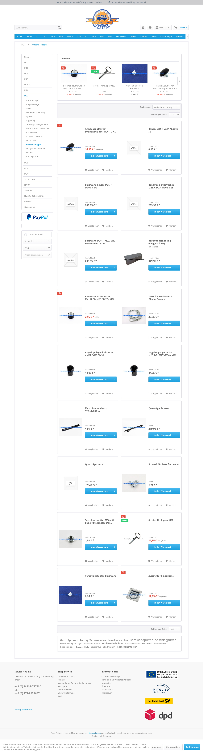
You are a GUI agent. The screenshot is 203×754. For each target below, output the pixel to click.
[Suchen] (59, 27)
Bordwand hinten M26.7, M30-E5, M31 (98, 186)
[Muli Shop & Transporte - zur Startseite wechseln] (102, 19)
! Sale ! (27, 57)
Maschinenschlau (118, 640)
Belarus (27, 201)
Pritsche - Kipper (33, 144)
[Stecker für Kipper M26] (104, 73)
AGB (60, 696)
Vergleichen (93, 170)
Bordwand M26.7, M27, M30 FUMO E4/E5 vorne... (100, 242)
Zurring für (86, 640)
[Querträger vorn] (70, 483)
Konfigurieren (192, 747)
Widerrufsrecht (65, 689)
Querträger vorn (94, 464)
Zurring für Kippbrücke (161, 576)
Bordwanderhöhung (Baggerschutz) (159, 242)
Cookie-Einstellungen (111, 676)
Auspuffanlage (32, 104)
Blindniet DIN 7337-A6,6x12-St (163, 130)
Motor (28, 108)
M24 (26, 73)
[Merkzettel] (150, 27)
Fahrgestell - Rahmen (35, 148)
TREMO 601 (29, 179)
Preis (26, 247)
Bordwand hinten (92, 643)
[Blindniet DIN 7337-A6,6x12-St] (134, 148)
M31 (26, 173)
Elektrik (29, 152)
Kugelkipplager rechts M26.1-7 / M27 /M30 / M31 (162, 354)
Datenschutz (107, 689)
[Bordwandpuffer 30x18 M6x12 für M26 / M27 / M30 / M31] (74, 73)
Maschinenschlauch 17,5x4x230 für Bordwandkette (96, 409)
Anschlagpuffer (165, 640)
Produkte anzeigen (34, 255)
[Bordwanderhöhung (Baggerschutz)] (134, 259)
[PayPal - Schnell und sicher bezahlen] (37, 217)
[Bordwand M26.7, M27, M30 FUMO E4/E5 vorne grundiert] (70, 259)
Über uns (106, 686)
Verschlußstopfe (132, 643)
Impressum (107, 693)
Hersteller (29, 241)
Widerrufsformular (66, 693)
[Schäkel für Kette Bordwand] (134, 483)
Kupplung (30, 120)
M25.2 (27, 84)
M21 (26, 62)
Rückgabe (62, 686)
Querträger (76, 643)
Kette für (147, 643)
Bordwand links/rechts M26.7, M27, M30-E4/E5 (161, 186)
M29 (26, 162)
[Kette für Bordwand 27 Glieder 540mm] (134, 315)
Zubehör (28, 190)
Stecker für (96, 647)
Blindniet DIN (109, 647)
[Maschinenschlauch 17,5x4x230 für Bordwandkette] (70, 427)
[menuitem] (38, 27)
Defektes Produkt (66, 676)
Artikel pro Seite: (159, 114)
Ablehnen (156, 747)
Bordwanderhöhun (112, 643)
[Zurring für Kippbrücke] (134, 595)
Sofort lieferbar (36, 234)
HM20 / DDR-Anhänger (34, 196)
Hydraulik (30, 116)
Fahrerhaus (31, 140)
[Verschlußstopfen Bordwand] (135, 73)
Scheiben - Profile (34, 136)
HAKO (27, 184)
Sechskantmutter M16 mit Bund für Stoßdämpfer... (99, 521)
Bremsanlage (32, 100)
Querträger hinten (158, 408)
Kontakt (61, 679)
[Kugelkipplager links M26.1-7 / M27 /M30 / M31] (70, 371)
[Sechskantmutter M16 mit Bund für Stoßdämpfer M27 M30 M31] (70, 539)
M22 (26, 68)
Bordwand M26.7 (160, 643)
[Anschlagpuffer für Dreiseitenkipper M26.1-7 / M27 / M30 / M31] (165, 73)
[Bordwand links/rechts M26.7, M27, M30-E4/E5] (134, 204)
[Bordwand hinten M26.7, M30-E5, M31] (70, 204)
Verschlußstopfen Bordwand (134, 87)
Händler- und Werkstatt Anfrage (116, 679)
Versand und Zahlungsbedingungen (75, 683)
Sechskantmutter (127, 646)
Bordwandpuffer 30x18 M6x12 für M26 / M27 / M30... (74, 87)
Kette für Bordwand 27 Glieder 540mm (160, 298)
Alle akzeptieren (173, 747)
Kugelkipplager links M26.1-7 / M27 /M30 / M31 (101, 354)
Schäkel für (65, 643)
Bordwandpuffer (141, 640)
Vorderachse (31, 132)
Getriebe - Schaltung (35, 112)
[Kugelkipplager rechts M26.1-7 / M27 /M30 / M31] (134, 371)
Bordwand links (82, 647)
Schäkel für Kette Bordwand (163, 464)
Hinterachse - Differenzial (37, 128)
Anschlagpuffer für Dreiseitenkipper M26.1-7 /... (165, 87)
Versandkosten (95, 733)
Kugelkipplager (100, 640)
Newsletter (107, 683)
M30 (26, 168)
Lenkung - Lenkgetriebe (37, 124)
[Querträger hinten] (134, 427)
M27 (26, 95)
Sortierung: (145, 107)
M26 (26, 90)
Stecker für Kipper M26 (104, 85)
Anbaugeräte (32, 156)
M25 (26, 79)
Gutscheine (29, 207)
